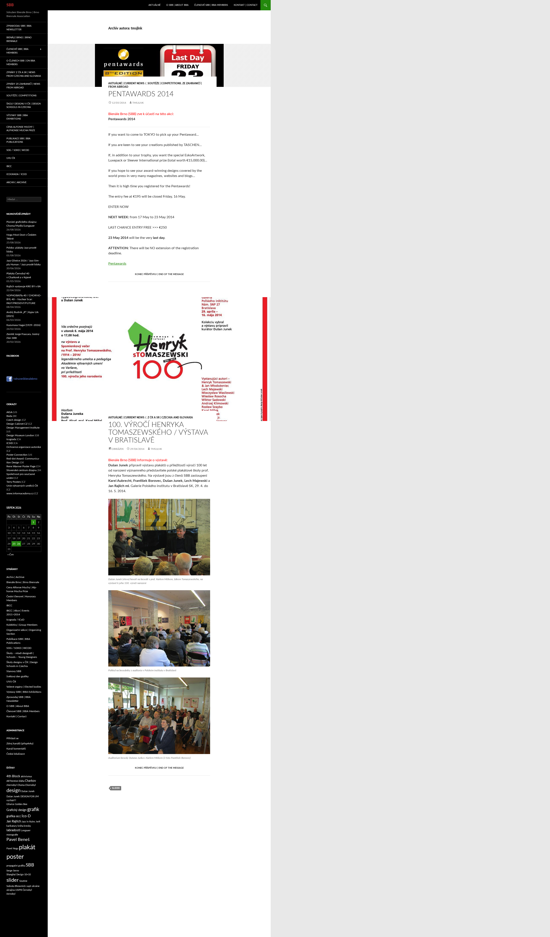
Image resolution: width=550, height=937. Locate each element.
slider (12, 880)
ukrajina (10, 890)
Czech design (13, 420)
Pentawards (117, 263)
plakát (27, 847)
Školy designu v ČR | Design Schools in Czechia (23, 106)
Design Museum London (20, 435)
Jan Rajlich (13, 821)
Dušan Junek (28, 791)
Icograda (11, 439)
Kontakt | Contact (246, 5)
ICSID (9, 443)
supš (28, 886)
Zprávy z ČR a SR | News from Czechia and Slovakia (23, 74)
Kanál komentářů (16, 748)
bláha (21, 781)
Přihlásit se (12, 738)
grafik (33, 809)
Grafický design (16, 810)
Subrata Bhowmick (16, 886)
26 (18, 543)
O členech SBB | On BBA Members (20, 63)
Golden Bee (21, 804)
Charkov (30, 780)
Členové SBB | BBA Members (211, 5)
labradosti (13, 830)
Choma (20, 785)
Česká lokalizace (15, 754)
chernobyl (11, 785)
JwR (38, 821)
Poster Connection (17, 454)
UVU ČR (10, 158)
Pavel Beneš (18, 839)
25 (13, 543)
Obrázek (118, 449)
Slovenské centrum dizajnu (21, 470)
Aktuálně (154, 5)
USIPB (18, 890)
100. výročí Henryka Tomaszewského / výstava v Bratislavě (158, 432)
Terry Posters (13, 482)
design (13, 790)
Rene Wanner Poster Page (20, 466)
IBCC (9, 166)
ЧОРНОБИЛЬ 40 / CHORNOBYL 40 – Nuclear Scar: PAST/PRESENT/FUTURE (23, 299)
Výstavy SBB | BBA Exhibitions (17, 117)
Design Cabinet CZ (17, 423)
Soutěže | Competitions (164, 83)
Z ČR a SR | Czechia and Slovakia (170, 417)
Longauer (26, 830)
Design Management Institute (23, 427)
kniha (20, 826)
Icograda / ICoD (16, 174)
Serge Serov (12, 870)
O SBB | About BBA (177, 5)
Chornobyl (30, 785)
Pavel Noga (12, 848)
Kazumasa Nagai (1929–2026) (23, 325)
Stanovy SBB (13, 671)
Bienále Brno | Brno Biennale (19, 39)
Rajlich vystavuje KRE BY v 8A (23, 286)
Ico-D (26, 816)
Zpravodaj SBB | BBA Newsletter (18, 28)
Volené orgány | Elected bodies (23, 686)
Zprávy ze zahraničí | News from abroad (23, 86)
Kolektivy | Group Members (21, 625)
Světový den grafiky (17, 676)
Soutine (23, 881)
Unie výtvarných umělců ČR (22, 485)
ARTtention (12, 781)
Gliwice (10, 804)
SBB (10, 5)
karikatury (11, 826)
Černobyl (27, 890)
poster (15, 857)
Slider (116, 788)
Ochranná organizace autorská (23, 447)
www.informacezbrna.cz (20, 493)
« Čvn (11, 554)
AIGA (9, 412)
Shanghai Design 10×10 (18, 874)
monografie (12, 835)
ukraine (36, 886)
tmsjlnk (138, 102)
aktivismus (26, 776)
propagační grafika (15, 866)
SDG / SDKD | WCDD (17, 150)
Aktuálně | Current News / (127, 83)
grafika (10, 816)
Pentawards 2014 (141, 94)
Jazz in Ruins (28, 821)
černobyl (10, 894)
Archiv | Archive (16, 182)
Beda (9, 416)
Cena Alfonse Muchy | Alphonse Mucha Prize (20, 129)
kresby (27, 826)
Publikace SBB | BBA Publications (18, 140)
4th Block (13, 776)
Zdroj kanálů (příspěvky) (19, 743)
